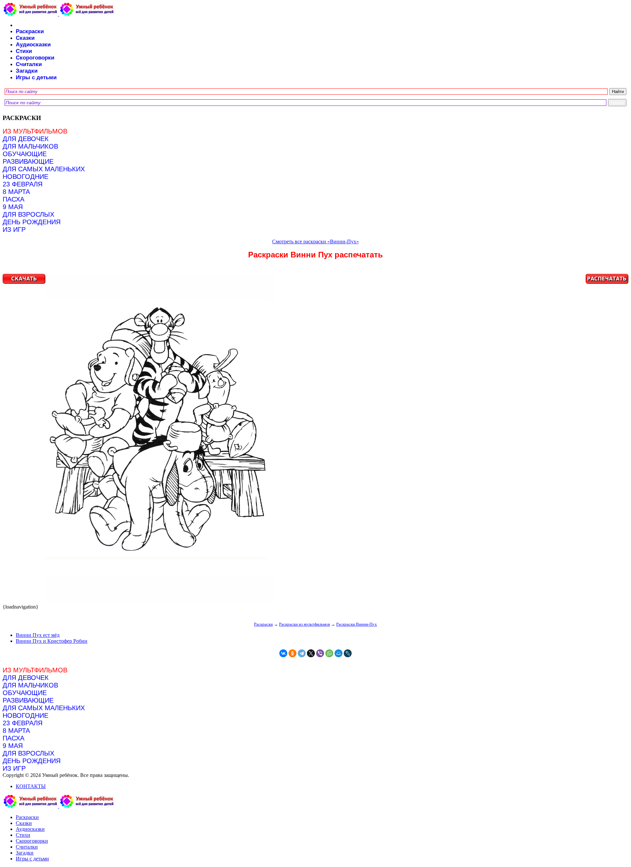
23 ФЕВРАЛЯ (22, 184)
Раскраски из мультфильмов (304, 624)
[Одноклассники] (292, 653)
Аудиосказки (33, 44)
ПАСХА (13, 199)
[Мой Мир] (338, 653)
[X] (311, 653)
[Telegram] (302, 653)
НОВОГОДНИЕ (25, 176)
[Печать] (315, 439)
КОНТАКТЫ (31, 786)
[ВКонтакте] (283, 653)
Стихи (24, 51)
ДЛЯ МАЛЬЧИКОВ (30, 146)
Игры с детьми (36, 77)
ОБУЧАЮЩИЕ (25, 153)
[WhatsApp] (329, 653)
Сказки (25, 38)
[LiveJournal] (348, 653)
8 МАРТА (16, 191)
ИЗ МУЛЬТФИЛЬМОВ (35, 131)
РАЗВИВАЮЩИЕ (28, 161)
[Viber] (320, 653)
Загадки (26, 71)
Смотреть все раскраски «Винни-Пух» (315, 241)
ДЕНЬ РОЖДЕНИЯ (31, 222)
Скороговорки (35, 58)
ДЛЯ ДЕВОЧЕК (26, 138)
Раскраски (30, 31)
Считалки (29, 64)
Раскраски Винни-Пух (356, 624)
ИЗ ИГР (14, 229)
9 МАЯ (13, 206)
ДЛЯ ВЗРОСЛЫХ (28, 214)
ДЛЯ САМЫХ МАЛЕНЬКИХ (44, 169)
